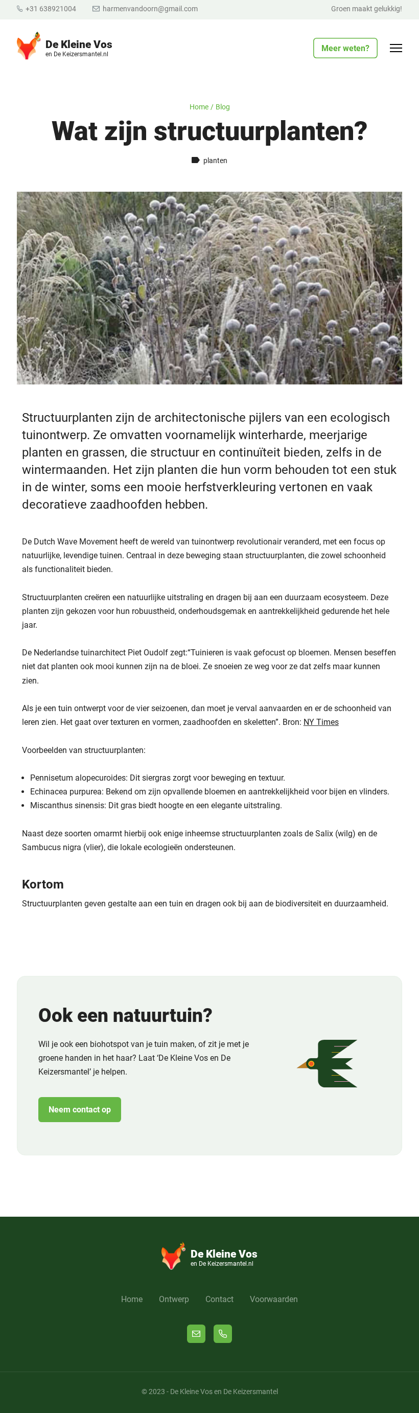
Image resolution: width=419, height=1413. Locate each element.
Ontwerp (174, 1299)
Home (199, 107)
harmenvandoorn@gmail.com (149, 9)
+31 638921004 (50, 9)
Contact (219, 1299)
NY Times (321, 722)
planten (215, 160)
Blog (223, 107)
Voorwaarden (274, 1299)
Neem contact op (80, 1109)
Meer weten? (345, 48)
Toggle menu (401, 50)
